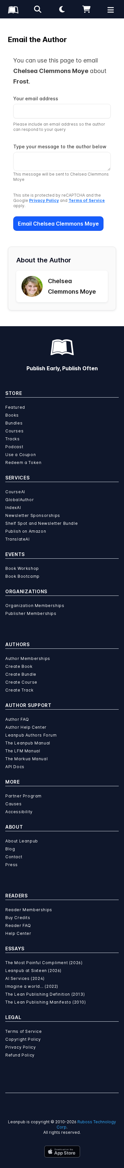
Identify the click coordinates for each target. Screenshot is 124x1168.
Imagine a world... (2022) (31, 986)
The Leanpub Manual (27, 743)
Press (11, 864)
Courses (14, 430)
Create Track (19, 690)
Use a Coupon (20, 454)
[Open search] (38, 9)
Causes (13, 803)
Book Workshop (22, 568)
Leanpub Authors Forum (31, 735)
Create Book (19, 666)
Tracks (12, 438)
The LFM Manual (22, 750)
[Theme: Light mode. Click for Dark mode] (62, 9)
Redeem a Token (23, 462)
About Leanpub (21, 841)
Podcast (14, 446)
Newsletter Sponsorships (32, 515)
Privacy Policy (44, 200)
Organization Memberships (34, 605)
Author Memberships (27, 658)
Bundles (13, 423)
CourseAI (15, 491)
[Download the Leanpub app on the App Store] (62, 1151)
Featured (15, 407)
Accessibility (19, 811)
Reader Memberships (28, 909)
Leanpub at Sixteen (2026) (33, 970)
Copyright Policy (23, 1039)
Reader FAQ (18, 925)
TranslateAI (17, 539)
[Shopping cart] (86, 9)
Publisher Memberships (31, 613)
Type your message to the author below (59, 146)
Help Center (18, 933)
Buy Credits (17, 917)
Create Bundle (20, 674)
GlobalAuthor (19, 499)
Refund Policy (20, 1055)
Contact (13, 856)
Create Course (21, 682)
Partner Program (23, 795)
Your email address (35, 98)
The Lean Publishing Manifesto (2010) (45, 1002)
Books (12, 415)
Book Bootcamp (22, 576)
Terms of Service (86, 200)
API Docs (14, 766)
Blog (10, 848)
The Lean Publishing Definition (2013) (45, 994)
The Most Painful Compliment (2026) (43, 962)
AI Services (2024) (25, 978)
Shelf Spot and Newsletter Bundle (41, 523)
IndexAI (13, 507)
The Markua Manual (26, 758)
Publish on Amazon (25, 531)
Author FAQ (17, 719)
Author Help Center (26, 727)
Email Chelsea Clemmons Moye (58, 223)
